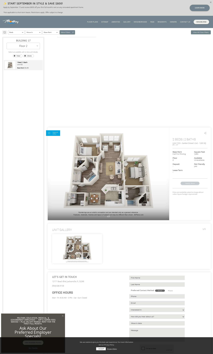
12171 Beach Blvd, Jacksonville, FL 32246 (68, 281)
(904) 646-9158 (58, 286)
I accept (101, 349)
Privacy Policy (112, 349)
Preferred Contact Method (142, 290)
